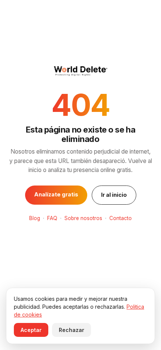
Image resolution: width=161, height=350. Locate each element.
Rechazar (71, 330)
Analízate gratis (56, 194)
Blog (34, 218)
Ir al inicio (114, 195)
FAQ (52, 218)
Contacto (120, 218)
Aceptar (31, 330)
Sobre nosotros (83, 218)
